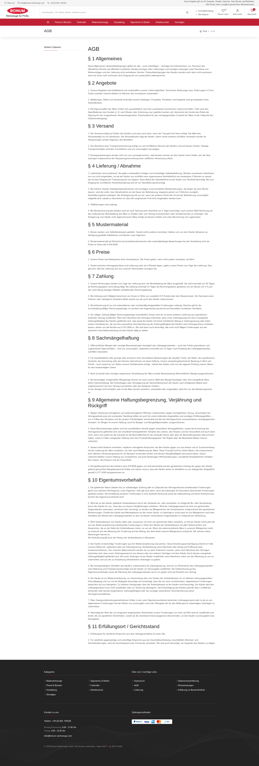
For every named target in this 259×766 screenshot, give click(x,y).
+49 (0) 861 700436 (57, 3)
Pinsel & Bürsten (63, 22)
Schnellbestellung (205, 11)
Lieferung (138, 690)
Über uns (10, 3)
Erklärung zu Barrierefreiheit (191, 690)
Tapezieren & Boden (140, 22)
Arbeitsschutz (162, 22)
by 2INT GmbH (115, 746)
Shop (205, 31)
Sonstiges (180, 22)
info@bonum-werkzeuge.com (31, 3)
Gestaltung (119, 22)
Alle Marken (203, 14)
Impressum (139, 681)
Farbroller (81, 22)
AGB (136, 685)
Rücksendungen (186, 685)
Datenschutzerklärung (188, 681)
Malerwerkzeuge (100, 22)
